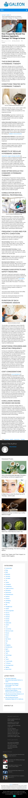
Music (6, 637)
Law (6, 626)
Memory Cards (9, 631)
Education (8, 590)
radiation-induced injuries (15, 133)
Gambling (7, 600)
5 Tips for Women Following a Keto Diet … (14, 726)
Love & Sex (8, 628)
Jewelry (7, 618)
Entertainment (9, 594)
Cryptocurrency (9, 588)
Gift (6, 604)
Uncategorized (9, 665)
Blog (6, 570)
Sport (6, 649)
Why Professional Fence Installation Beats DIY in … (16, 776)
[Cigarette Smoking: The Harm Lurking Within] (14, 540)
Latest (7, 624)
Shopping (7, 645)
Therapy (22, 439)
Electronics (8, 592)
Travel (7, 659)
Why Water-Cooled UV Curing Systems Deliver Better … (15, 766)
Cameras (7, 576)
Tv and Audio (8, 661)
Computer (8, 584)
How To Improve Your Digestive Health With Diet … (14, 732)
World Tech (8, 669)
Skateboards (8, 647)
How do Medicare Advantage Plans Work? (13, 729)
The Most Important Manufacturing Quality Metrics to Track (14, 680)
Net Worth (8, 639)
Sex (6, 643)
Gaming (7, 602)
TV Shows (8, 663)
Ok (14, 796)
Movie (7, 635)
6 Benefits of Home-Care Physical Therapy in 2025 (13, 723)
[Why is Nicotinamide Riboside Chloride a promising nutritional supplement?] (14, 467)
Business (7, 574)
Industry (7, 614)
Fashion (7, 596)
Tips (6, 657)
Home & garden (9, 610)
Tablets (7, 651)
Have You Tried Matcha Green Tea (12, 531)
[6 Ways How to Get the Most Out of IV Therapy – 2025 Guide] (14, 486)
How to (7, 612)
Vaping (7, 667)
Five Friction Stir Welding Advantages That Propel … (13, 743)
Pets (6, 641)
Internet (7, 616)
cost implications (16, 374)
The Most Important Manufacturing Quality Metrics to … (12, 747)
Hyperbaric (17, 439)
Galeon (11, 784)
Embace (7, 439)
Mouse (7, 633)
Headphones (8, 606)
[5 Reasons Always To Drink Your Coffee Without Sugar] (14, 504)
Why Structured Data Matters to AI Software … (16, 771)
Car (6, 580)
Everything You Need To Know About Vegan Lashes (14, 735)
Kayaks (7, 620)
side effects (22, 278)
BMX (6, 572)
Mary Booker (16, 40)
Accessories (8, 568)
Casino (7, 582)
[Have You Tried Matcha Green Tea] (14, 523)
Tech (6, 653)
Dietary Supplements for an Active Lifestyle (14, 719)
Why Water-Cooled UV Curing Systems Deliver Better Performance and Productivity (13, 690)
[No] (26, 794)
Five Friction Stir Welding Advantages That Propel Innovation (11, 685)
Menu (2, 10)
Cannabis (7, 578)
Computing (8, 586)
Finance (7, 598)
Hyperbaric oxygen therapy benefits (11, 156)
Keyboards (8, 622)
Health (3, 42)
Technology (8, 655)
